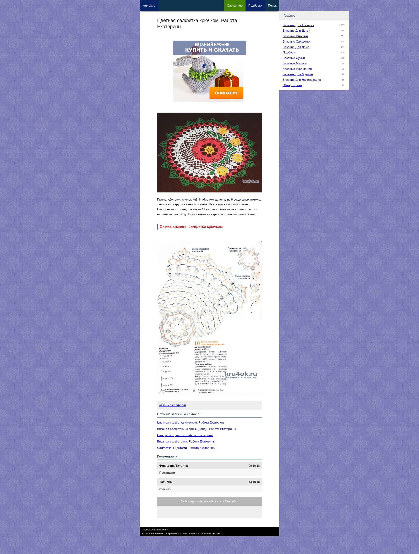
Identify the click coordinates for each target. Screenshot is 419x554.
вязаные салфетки (172, 405)
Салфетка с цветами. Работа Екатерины (186, 447)
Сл (235, 5)
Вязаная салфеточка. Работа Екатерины (186, 441)
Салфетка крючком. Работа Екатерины (185, 435)
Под (255, 5)
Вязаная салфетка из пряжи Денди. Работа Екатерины (196, 429)
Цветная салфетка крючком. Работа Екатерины (191, 422)
